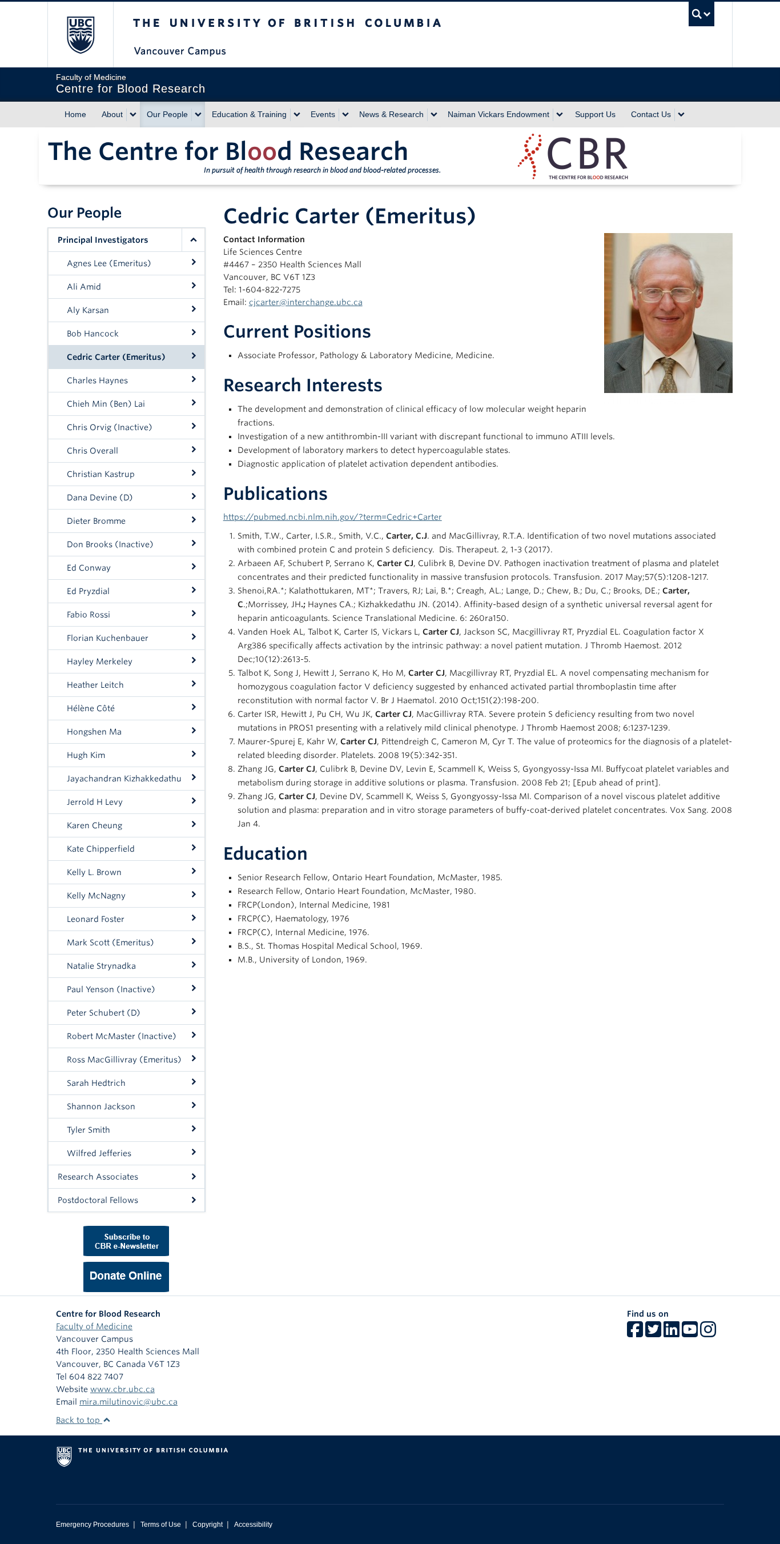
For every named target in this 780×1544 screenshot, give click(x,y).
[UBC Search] (701, 14)
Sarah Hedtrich (96, 1083)
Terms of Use (160, 1525)
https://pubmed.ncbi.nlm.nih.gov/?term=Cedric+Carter (332, 517)
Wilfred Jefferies (99, 1153)
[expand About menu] (133, 115)
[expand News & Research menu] (434, 115)
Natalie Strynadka (101, 965)
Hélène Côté (91, 708)
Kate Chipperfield (101, 848)
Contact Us (651, 114)
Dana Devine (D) (100, 497)
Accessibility (253, 1525)
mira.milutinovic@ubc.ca (128, 1401)
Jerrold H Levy (95, 802)
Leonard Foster (95, 919)
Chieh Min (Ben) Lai (106, 403)
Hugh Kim (86, 755)
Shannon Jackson (101, 1106)
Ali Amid (84, 286)
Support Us (595, 114)
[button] (193, 239)
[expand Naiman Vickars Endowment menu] (559, 115)
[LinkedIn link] (672, 1333)
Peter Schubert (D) (103, 1012)
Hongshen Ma (94, 731)
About (112, 114)
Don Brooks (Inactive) (110, 544)
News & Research (391, 114)
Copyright (207, 1525)
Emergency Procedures (92, 1525)
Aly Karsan (88, 310)
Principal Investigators (103, 239)
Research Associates (98, 1176)
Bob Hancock (93, 333)
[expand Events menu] (345, 115)
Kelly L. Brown (94, 872)
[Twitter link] (653, 1333)
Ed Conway (89, 567)
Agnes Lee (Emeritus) (109, 263)
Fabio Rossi (88, 614)
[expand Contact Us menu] (681, 115)
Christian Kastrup (101, 474)
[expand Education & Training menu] (297, 115)
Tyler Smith (88, 1129)
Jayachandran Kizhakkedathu (124, 778)
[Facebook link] (635, 1333)
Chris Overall (92, 450)
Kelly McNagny (96, 895)
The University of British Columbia (80, 34)
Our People (167, 114)
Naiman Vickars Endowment (498, 114)
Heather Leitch (95, 684)
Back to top (79, 1420)
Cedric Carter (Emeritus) (116, 357)
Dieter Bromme (96, 521)
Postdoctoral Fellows (98, 1200)
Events (323, 114)
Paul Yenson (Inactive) (111, 989)
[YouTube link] (690, 1333)
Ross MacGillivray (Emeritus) (124, 1059)
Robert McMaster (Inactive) (121, 1036)
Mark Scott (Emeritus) (110, 942)
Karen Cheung (94, 825)
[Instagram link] (708, 1333)
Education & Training (249, 114)
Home (75, 114)
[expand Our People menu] (198, 115)
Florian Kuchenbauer (107, 638)
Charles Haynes (97, 380)
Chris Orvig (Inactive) (109, 427)
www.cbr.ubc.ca (122, 1389)
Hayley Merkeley (99, 661)
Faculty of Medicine (94, 1326)
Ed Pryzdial (88, 591)
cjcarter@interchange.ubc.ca (306, 302)
